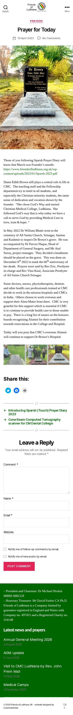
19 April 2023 (26, 38)
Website (9, 532)
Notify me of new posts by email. (27, 556)
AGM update (14, 653)
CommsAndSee (11, 708)
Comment (11, 464)
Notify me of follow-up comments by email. (33, 549)
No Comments (51, 38)
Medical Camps (16, 685)
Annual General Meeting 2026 (28, 639)
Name (8, 498)
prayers (36, 20)
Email (8, 515)
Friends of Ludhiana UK (22, 704)
